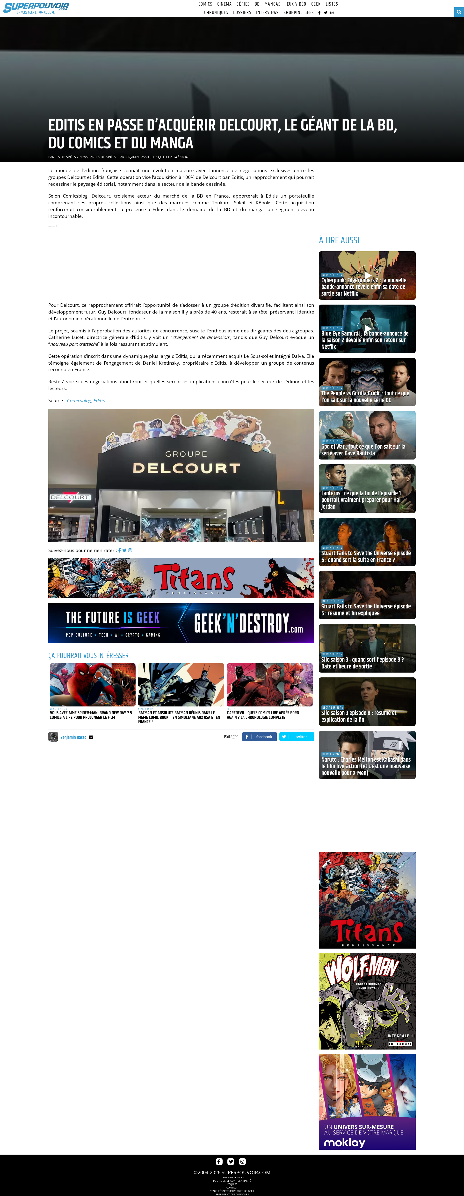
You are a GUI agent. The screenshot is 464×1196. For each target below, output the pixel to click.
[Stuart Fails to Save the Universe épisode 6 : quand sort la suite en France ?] (367, 542)
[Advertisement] (181, 260)
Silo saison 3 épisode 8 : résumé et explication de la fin (359, 717)
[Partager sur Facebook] (259, 737)
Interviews (267, 12)
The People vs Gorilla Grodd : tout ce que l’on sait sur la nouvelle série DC (365, 397)
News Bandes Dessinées (98, 157)
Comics (205, 4)
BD (257, 4)
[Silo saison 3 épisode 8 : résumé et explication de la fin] (367, 701)
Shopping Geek (299, 12)
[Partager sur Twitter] (296, 737)
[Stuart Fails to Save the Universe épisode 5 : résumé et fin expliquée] (367, 595)
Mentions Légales (232, 1177)
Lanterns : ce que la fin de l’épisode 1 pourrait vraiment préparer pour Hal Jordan (361, 500)
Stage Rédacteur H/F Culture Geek (232, 1191)
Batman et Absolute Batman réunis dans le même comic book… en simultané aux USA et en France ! (179, 717)
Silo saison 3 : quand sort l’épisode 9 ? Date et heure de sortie (362, 663)
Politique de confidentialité (232, 1180)
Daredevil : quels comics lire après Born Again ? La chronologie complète (263, 715)
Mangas (273, 4)
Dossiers (242, 12)
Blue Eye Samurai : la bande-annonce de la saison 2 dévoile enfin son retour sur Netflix (365, 340)
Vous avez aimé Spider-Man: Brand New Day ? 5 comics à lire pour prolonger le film (91, 715)
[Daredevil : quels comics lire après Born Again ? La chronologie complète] (270, 684)
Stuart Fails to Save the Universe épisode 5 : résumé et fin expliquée (366, 610)
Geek (316, 4)
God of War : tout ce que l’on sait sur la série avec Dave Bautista (363, 450)
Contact (232, 1187)
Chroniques (216, 12)
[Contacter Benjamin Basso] (90, 737)
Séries (243, 4)
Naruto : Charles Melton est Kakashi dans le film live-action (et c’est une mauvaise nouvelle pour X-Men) (366, 766)
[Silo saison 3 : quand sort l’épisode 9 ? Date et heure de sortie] (367, 648)
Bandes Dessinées (62, 157)
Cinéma (224, 4)
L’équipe (232, 1184)
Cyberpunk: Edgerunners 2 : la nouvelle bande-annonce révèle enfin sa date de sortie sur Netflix (363, 287)
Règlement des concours (232, 1194)
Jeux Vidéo (295, 4)
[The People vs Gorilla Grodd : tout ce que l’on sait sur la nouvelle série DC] (367, 382)
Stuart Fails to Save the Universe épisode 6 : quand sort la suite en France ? (366, 557)
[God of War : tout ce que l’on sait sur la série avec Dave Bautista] (367, 435)
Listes (332, 4)
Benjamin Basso (137, 157)
